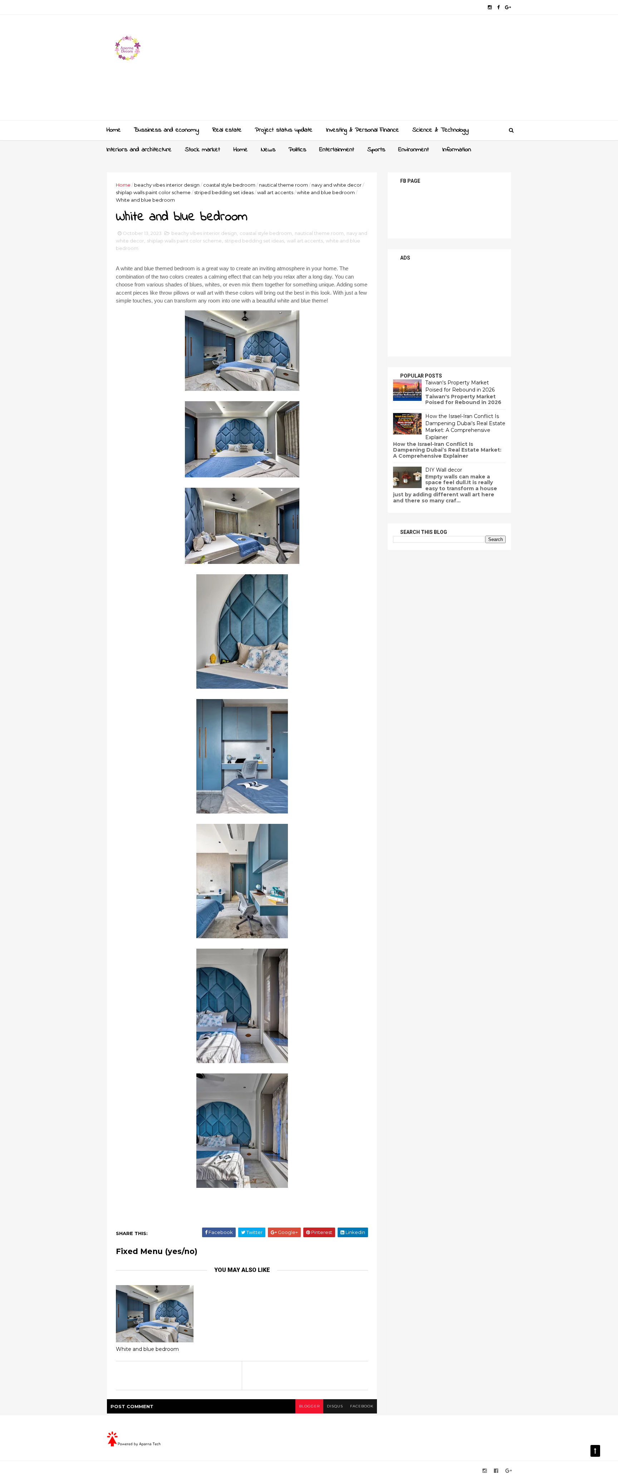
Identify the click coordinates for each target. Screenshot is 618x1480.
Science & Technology (440, 130)
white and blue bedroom (326, 192)
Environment (413, 149)
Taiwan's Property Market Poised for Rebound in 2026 (460, 386)
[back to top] (595, 1451)
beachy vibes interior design (167, 185)
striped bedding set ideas (224, 192)
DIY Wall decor (443, 470)
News (268, 149)
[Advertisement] (380, 70)
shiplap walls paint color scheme (153, 192)
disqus (335, 1406)
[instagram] (490, 7)
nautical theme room (283, 185)
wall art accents (275, 192)
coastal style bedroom (229, 185)
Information (456, 149)
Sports (376, 149)
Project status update (284, 130)
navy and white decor (337, 185)
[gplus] (508, 7)
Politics (297, 149)
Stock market (202, 149)
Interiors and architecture (139, 149)
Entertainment (336, 149)
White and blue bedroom (147, 1349)
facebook (361, 1406)
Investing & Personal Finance (362, 130)
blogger (309, 1406)
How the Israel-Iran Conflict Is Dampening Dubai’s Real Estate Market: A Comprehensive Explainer (465, 427)
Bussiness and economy (166, 130)
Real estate (227, 130)
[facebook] (498, 7)
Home (113, 130)
